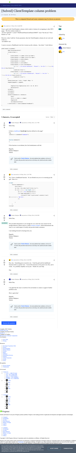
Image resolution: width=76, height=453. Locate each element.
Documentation (6, 348)
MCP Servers (3, 335)
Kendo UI (2, 333)
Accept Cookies (54, 448)
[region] (38, 448)
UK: (11, 374)
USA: (11, 373)
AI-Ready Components (11, 335)
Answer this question (9, 323)
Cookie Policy (20, 449)
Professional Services (8, 355)
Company (5, 417)
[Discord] (7, 392)
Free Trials (5, 339)
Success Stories (6, 365)
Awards (5, 419)
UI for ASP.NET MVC (16, 5)
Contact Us (5, 372)
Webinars (5, 353)
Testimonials (6, 366)
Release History (6, 350)
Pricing (4, 341)
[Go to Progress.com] (5, 412)
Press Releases (6, 421)
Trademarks (21, 442)
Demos (4, 347)
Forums (5, 351)
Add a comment (6, 109)
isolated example (35, 225)
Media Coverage (7, 422)
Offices (4, 425)
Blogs (4, 352)
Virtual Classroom (7, 357)
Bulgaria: (12, 377)
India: (11, 376)
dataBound (17, 131)
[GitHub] (7, 390)
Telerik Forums (6, 5)
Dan (5, 26)
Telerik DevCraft (4, 330)
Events (4, 359)
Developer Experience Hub (9, 346)
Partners (5, 356)
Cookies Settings (68, 448)
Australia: (12, 378)
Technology (6, 418)
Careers (5, 423)
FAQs (4, 360)
